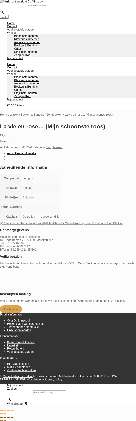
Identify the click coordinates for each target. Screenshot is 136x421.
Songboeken (54, 114)
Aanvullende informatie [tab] (21, 153)
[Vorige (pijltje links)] (1, 413)
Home (11, 23)
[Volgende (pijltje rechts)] (5, 413)
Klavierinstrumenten (26, 39)
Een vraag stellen (18, 363)
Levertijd (12, 345)
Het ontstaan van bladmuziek (25, 323)
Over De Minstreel (18, 320)
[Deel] (8, 410)
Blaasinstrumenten (26, 35)
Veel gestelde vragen (20, 29)
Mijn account (15, 58)
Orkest (18, 48)
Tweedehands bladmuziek (23, 326)
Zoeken (12, 388)
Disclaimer (35, 379)
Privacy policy (53, 379)
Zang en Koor (22, 55)
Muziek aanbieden (18, 367)
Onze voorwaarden (19, 330)
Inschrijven (11, 309)
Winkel (11, 32)
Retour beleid (15, 348)
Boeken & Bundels (26, 45)
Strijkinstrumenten (25, 51)
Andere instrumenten (27, 42)
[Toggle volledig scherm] (5, 410)
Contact (12, 26)
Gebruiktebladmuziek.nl (18, 376)
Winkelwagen (17, 403)
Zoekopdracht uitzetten (21, 370)
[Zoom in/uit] (1, 410)
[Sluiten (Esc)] (12, 410)
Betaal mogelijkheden (21, 342)
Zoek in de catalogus (13, 4)
